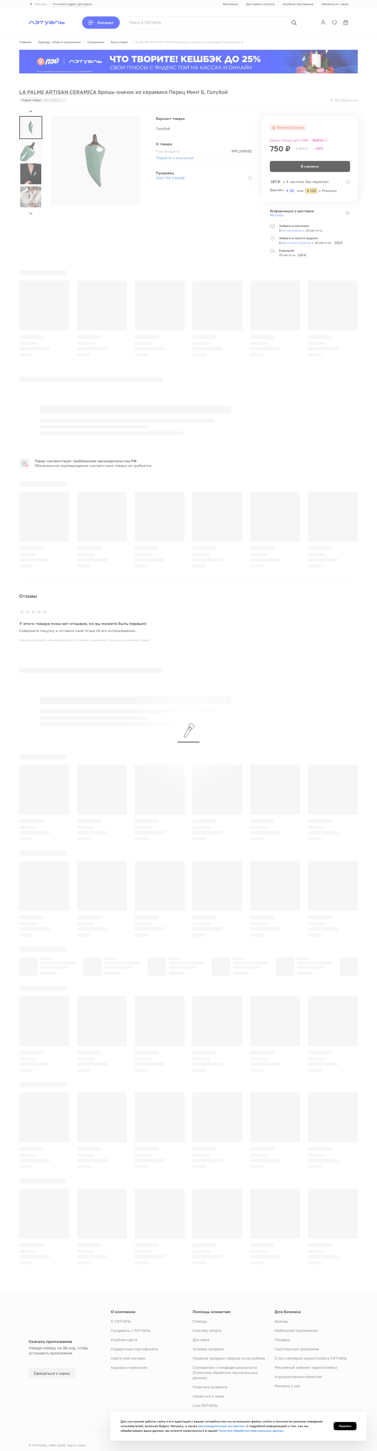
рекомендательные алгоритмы (221, 1426)
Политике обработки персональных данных (251, 1431)
